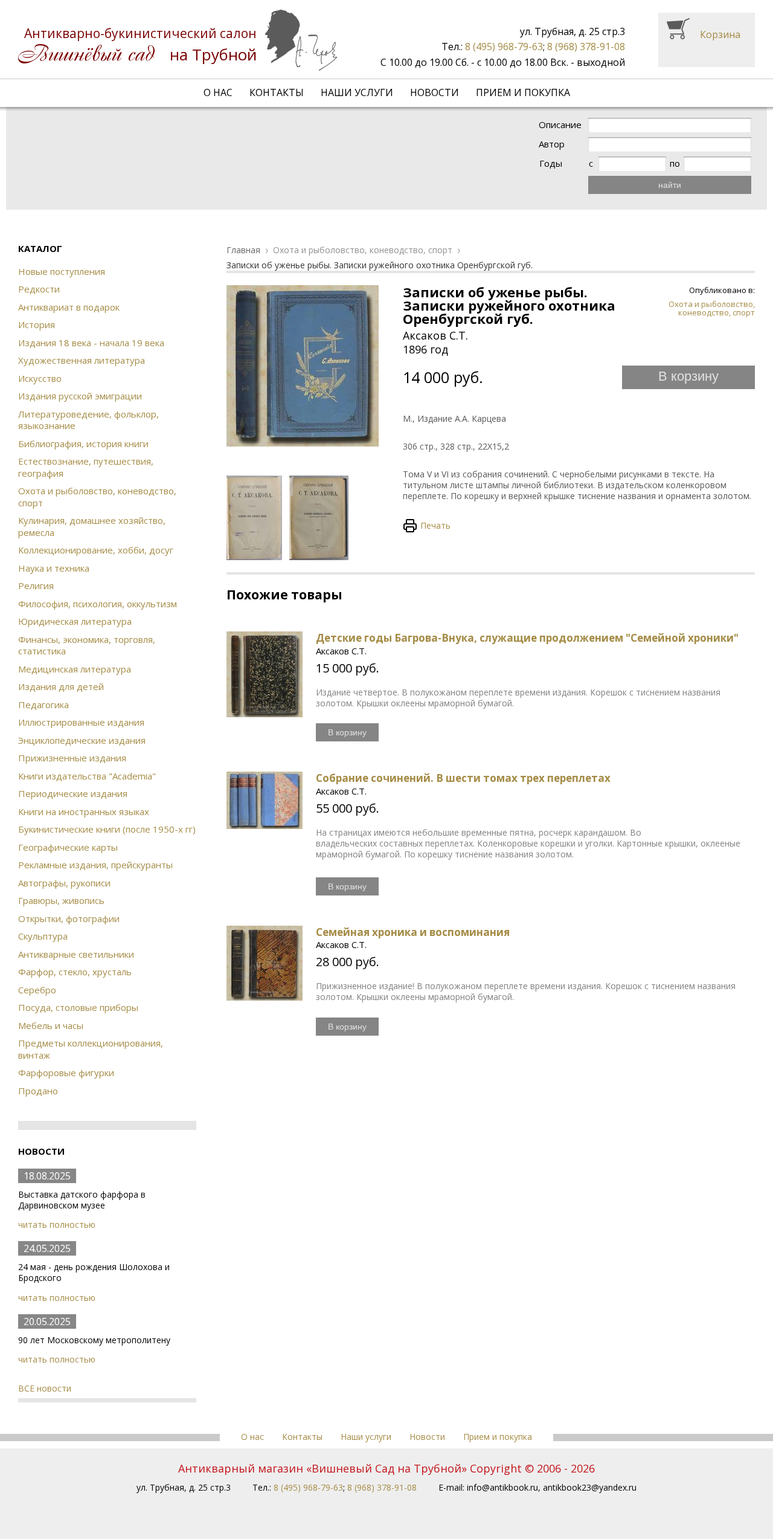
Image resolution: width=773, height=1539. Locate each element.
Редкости (39, 289)
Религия (36, 585)
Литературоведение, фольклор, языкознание (88, 420)
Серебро (37, 990)
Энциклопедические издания (82, 740)
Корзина (720, 34)
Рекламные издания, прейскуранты (95, 865)
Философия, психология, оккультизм (97, 604)
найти (669, 185)
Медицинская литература (74, 669)
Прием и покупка (523, 92)
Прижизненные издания (72, 758)
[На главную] (177, 40)
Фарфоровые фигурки (66, 1072)
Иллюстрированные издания (81, 722)
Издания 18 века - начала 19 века (91, 343)
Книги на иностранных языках (83, 811)
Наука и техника (53, 568)
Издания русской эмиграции (80, 396)
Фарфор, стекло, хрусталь (75, 972)
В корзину (688, 376)
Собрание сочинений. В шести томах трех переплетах (463, 778)
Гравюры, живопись (61, 900)
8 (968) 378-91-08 (586, 46)
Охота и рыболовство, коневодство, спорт (97, 497)
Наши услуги (357, 92)
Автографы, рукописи (64, 883)
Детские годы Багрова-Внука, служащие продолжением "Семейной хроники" (527, 638)
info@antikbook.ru (502, 1487)
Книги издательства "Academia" (87, 776)
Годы (550, 163)
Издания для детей (61, 686)
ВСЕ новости (44, 1388)
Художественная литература (81, 360)
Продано (38, 1091)
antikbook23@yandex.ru (590, 1487)
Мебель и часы (50, 1025)
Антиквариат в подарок (69, 307)
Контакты (276, 92)
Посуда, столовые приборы (78, 1007)
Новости (434, 92)
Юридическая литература (75, 621)
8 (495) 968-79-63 (504, 46)
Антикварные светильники (76, 954)
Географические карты (68, 847)
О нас (218, 92)
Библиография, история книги (83, 443)
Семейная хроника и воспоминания (413, 932)
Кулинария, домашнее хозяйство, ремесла (91, 526)
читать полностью (56, 1224)
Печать (435, 525)
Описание (560, 125)
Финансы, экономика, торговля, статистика (86, 645)
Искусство (40, 378)
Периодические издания (72, 793)
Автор (552, 144)
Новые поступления (61, 271)
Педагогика (43, 705)
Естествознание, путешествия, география (85, 467)
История (36, 324)
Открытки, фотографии (69, 918)
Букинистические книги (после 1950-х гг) (107, 829)
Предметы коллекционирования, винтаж (90, 1049)
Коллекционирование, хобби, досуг (95, 550)
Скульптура (43, 936)
